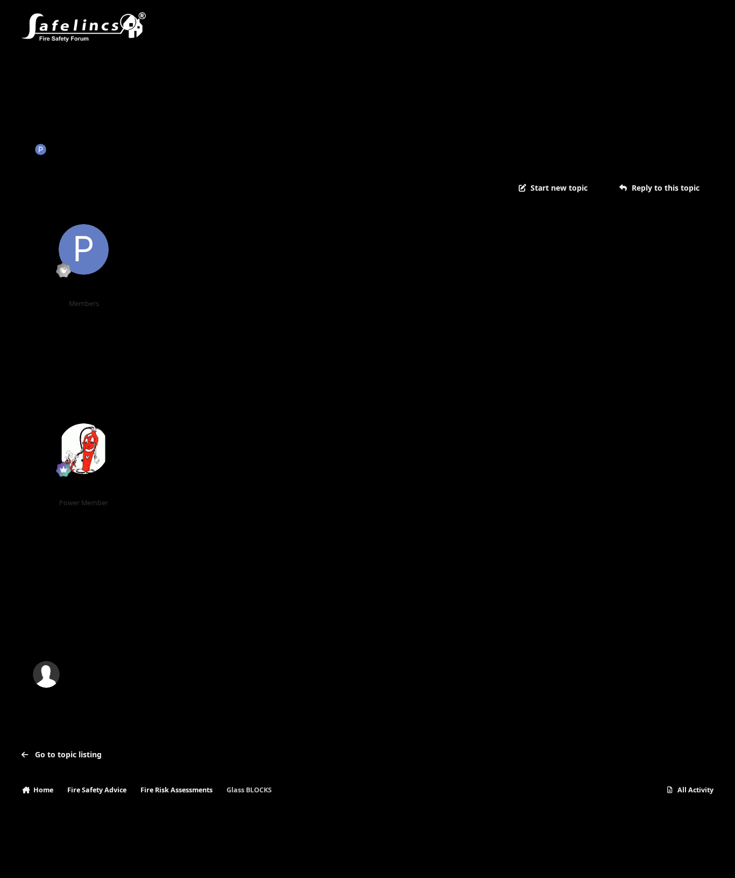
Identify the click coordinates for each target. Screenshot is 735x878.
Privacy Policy (49, 858)
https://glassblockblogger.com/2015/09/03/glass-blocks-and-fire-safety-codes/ (307, 498)
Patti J (62, 149)
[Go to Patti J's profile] (40, 149)
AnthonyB (83, 489)
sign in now (240, 628)
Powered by (661, 858)
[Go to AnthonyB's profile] (84, 448)
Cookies (145, 858)
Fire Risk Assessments (198, 149)
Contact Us (101, 858)
